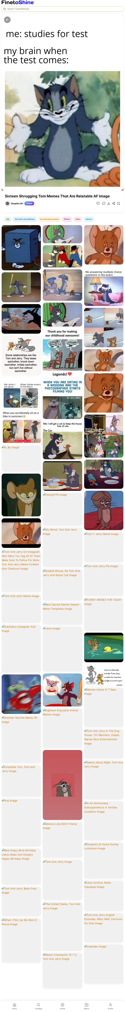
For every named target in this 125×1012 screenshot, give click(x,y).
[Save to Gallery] (37, 234)
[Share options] (37, 228)
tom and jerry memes (49, 219)
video (77, 219)
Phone (67, 219)
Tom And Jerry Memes (25, 219)
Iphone (89, 219)
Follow (29, 203)
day (7, 219)
